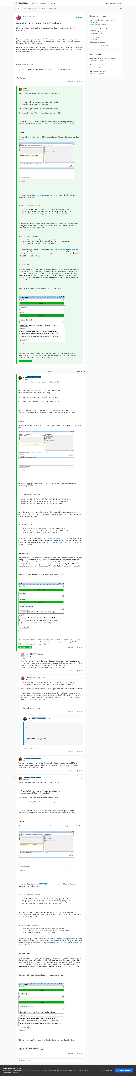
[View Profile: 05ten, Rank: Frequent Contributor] (20, 378)
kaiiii (100, 67)
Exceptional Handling (97, 71)
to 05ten (40, 654)
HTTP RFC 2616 (43, 195)
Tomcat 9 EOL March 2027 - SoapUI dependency (102, 30)
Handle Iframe (95, 65)
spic (23, 17)
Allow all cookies (124, 1070)
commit (48, 271)
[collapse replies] (14, 377)
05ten (25, 88)
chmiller (102, 42)
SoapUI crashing (96, 37)
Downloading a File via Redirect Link (102, 58)
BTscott (101, 61)
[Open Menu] (121, 8)
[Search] (107, 3)
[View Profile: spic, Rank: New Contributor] (18, 17)
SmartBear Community (20, 8)
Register (112, 3)
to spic (49, 718)
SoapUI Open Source (33, 8)
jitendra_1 (102, 74)
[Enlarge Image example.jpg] (46, 161)
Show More (106, 45)
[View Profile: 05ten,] (20, 89)
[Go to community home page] (21, 3)
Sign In (119, 3)
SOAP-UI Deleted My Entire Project (102, 20)
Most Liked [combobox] (81, 371)
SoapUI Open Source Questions (48, 8)
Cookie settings (107, 1070)
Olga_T (27, 654)
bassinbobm (102, 25)
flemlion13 (102, 33)
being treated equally (60, 252)
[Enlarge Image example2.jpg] (42, 319)
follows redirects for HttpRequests (63, 250)
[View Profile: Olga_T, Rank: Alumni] (23, 655)
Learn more (15, 1072)
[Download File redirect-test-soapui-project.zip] (42, 1049)
